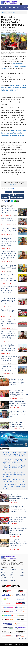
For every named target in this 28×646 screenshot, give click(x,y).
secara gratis (5, 69)
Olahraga (12, 579)
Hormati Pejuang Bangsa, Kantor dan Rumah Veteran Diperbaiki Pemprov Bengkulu (9, 289)
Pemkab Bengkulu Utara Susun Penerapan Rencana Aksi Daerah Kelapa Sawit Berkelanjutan (13, 133)
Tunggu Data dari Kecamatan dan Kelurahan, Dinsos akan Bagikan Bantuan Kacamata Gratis (8, 242)
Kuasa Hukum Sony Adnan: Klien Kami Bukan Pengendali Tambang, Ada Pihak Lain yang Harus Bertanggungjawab (18, 530)
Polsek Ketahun (18, 64)
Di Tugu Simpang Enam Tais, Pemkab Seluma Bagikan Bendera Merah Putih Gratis (8, 301)
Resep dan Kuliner (6, 7)
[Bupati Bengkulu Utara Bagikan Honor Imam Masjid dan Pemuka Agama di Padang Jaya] (22, 278)
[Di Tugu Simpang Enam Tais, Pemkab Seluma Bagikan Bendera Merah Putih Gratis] (22, 301)
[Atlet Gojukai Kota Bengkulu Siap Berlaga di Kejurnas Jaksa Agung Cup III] (4, 520)
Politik (12, 577)
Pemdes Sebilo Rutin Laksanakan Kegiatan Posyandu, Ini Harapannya (17, 424)
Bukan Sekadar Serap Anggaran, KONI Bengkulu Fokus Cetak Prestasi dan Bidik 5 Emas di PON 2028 (17, 509)
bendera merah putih (19, 66)
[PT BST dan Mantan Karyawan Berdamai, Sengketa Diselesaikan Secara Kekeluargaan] (4, 498)
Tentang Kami (3, 573)
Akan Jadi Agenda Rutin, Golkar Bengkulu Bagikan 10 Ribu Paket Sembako (9, 267)
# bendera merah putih (17, 198)
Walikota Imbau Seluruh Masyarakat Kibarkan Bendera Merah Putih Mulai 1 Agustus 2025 (8, 348)
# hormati (8, 192)
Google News (14, 184)
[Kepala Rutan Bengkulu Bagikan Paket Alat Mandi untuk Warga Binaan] (22, 231)
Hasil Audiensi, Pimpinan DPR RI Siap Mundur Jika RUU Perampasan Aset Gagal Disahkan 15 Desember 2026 (13, 454)
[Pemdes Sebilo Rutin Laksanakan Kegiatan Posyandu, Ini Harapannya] (4, 425)
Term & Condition (3, 576)
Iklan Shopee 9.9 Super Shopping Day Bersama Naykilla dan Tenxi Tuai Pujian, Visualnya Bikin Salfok (18, 393)
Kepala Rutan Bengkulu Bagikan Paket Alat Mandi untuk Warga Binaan (9, 230)
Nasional (12, 580)
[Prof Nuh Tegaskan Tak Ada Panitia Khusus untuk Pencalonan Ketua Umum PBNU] (4, 414)
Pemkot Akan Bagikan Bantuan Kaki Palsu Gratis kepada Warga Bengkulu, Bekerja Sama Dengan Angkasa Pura (9, 255)
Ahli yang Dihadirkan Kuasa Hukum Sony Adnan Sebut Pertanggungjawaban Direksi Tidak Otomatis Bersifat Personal (18, 543)
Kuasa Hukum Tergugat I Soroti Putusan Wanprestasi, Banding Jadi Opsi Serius (18, 403)
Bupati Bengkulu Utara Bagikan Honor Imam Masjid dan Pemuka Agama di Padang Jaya (8, 278)
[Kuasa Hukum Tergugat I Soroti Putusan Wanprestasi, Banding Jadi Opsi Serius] (4, 405)
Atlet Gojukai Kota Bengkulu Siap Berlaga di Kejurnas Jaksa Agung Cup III (17, 519)
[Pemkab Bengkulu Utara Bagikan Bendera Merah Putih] (22, 313)
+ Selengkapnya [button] (22, 638)
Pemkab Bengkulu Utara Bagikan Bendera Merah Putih (8, 312)
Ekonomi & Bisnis (17, 7)
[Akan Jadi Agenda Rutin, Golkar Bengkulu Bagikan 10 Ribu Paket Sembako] (22, 268)
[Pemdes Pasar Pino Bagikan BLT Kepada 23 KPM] (22, 221)
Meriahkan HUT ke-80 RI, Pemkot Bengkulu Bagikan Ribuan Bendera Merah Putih (9, 322)
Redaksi (3, 571)
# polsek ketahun (6, 195)
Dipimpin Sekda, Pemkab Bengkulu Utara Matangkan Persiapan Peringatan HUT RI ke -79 (13, 87)
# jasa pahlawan (19, 195)
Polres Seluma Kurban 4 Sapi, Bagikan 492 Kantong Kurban (9, 359)
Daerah (21, 569)
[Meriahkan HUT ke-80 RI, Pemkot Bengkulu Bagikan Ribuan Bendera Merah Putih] (22, 323)
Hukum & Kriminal (22, 575)
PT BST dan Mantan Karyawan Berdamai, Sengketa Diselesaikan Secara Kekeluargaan (18, 497)
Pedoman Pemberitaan (4, 579)
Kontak (3, 569)
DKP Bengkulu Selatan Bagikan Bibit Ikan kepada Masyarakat (9, 210)
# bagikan (4, 198)
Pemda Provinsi (22, 571)
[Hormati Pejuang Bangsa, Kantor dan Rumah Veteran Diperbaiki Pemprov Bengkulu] (22, 290)
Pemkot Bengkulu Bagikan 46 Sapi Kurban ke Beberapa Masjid (8, 368)
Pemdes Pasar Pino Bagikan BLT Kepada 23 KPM (8, 220)
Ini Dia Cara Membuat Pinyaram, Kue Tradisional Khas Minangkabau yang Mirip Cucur (17, 382)
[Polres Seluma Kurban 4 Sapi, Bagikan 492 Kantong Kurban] (22, 360)
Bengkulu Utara (11, 13)
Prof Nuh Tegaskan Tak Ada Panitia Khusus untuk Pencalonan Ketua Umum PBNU (18, 414)
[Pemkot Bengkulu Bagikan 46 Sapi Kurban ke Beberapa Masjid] (22, 370)
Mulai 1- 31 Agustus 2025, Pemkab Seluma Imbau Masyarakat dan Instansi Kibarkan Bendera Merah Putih (8, 335)
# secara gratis (18, 192)
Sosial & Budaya (12, 573)
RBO (11, 576)
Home (4, 13)
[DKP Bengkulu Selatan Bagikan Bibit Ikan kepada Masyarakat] (22, 212)
